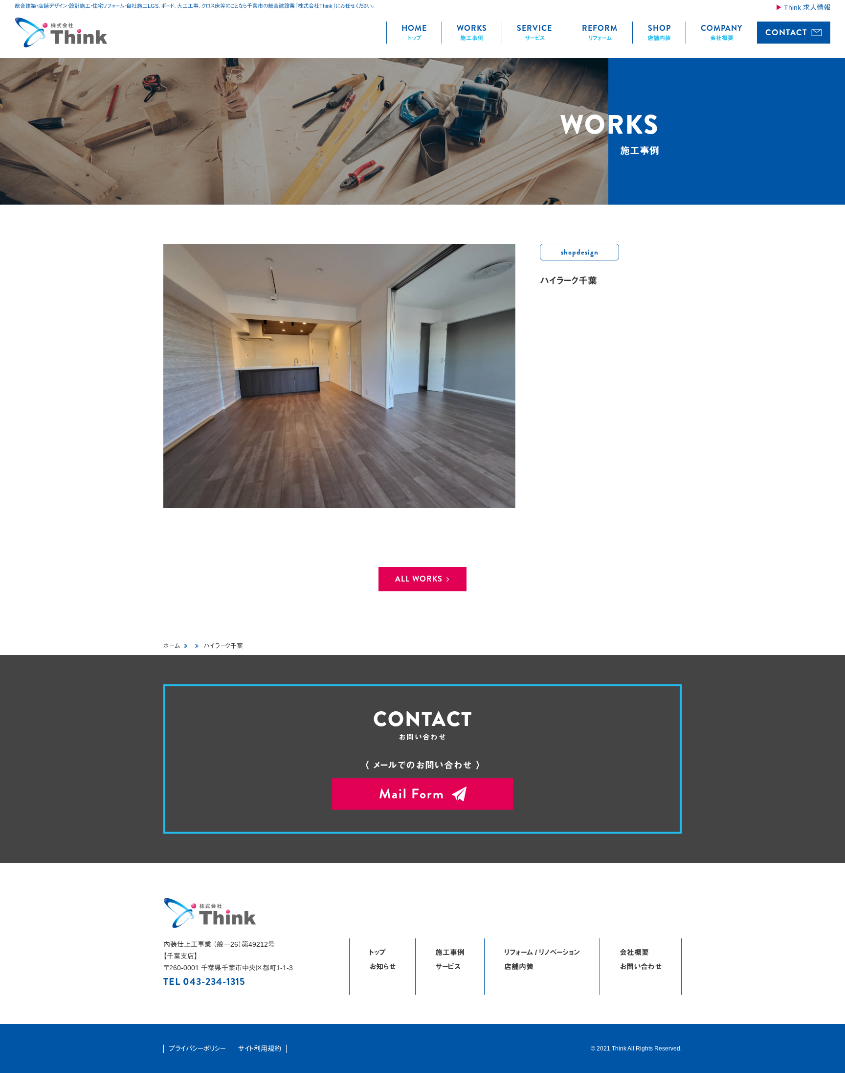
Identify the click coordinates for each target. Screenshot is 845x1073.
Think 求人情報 (807, 7)
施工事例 (472, 32)
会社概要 (721, 32)
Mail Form (412, 794)
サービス (534, 32)
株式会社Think (62, 32)
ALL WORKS (419, 578)
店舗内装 (659, 32)
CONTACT (786, 32)
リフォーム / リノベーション (542, 952)
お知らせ (382, 966)
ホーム (171, 646)
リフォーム (600, 32)
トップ (414, 32)
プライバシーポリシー (197, 1048)
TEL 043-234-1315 (204, 982)
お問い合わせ (641, 966)
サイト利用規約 (259, 1048)
